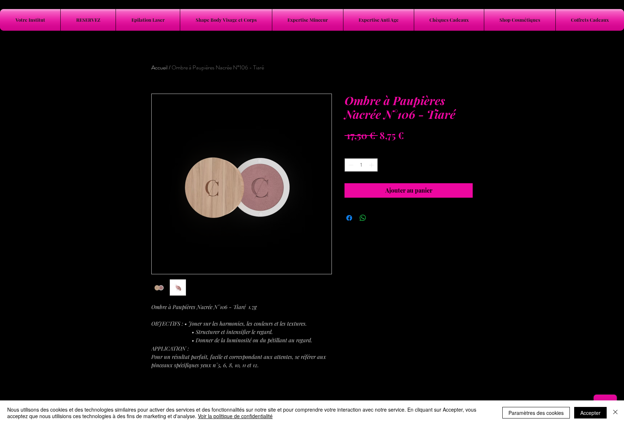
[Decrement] (350, 165)
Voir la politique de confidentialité (235, 416)
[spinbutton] (361, 165)
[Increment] (372, 165)
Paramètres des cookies (536, 412)
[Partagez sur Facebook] (349, 218)
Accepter (590, 412)
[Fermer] (615, 412)
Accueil (159, 67)
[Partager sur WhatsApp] (363, 218)
